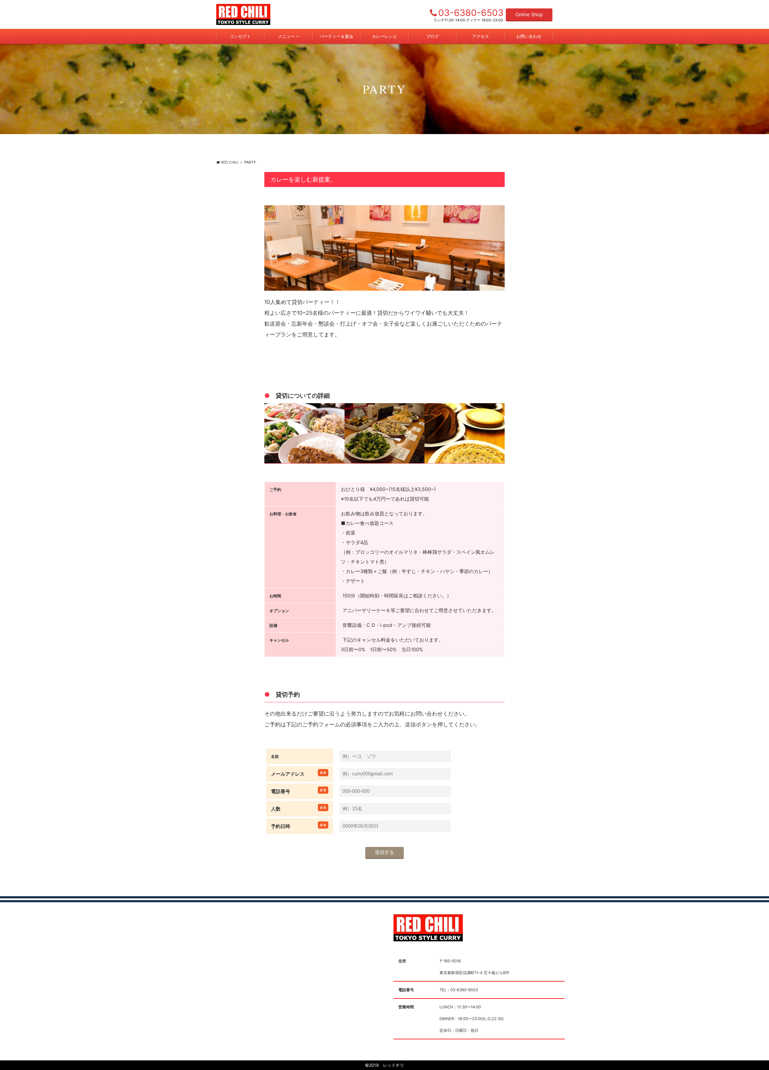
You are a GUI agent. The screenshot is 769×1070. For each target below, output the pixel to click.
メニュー (286, 36)
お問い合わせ (528, 36)
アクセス (480, 36)
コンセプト (240, 36)
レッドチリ (391, 1065)
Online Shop (529, 14)
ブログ (432, 36)
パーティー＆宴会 (336, 36)
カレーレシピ (384, 36)
